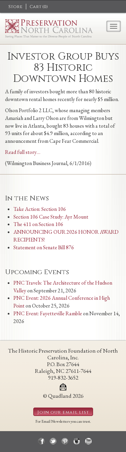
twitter (53, 441)
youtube (88, 441)
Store (15, 7)
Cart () (39, 7)
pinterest (64, 441)
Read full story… (22, 152)
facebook (41, 441)
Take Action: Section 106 (39, 209)
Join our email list (63, 412)
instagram (76, 441)
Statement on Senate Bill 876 (43, 247)
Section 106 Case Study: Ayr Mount (50, 216)
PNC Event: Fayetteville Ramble (47, 313)
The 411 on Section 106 (38, 224)
